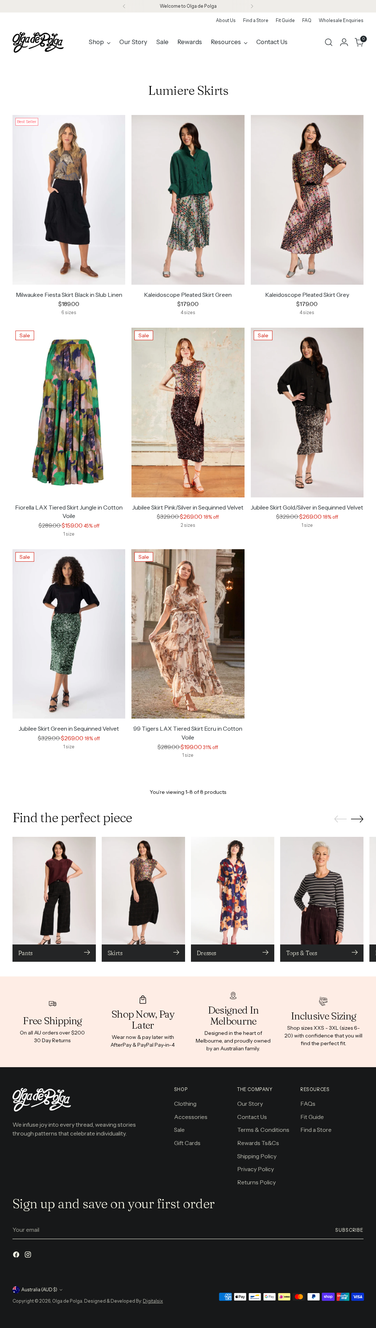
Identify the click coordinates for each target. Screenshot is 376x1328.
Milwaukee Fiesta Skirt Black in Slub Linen (69, 294)
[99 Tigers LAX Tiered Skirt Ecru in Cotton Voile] (187, 634)
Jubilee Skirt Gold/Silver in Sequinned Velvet (307, 507)
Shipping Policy (256, 1156)
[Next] (252, 6)
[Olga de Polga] (38, 42)
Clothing (185, 1103)
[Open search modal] (328, 42)
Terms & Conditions (263, 1129)
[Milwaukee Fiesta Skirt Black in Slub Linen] (68, 199)
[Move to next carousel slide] (357, 819)
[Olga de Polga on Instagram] (28, 1256)
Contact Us (252, 1116)
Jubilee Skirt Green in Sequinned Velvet (69, 728)
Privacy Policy (255, 1169)
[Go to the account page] (344, 42)
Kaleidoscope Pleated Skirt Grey (307, 294)
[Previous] (124, 6)
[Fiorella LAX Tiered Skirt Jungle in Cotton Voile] (68, 412)
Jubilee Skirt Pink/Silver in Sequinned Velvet (187, 507)
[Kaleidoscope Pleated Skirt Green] (187, 199)
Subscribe (349, 1230)
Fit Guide (312, 1116)
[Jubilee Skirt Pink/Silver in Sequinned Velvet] (187, 412)
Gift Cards (187, 1143)
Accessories (190, 1116)
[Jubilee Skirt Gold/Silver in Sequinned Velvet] (307, 412)
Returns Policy (256, 1182)
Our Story (250, 1103)
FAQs (307, 1103)
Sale (179, 1129)
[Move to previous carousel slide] (340, 819)
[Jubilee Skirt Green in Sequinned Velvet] (68, 634)
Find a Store (316, 1129)
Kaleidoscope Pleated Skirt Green (188, 294)
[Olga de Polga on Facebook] (16, 1256)
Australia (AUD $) (39, 1289)
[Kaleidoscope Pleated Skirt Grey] (307, 199)
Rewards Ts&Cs (258, 1143)
